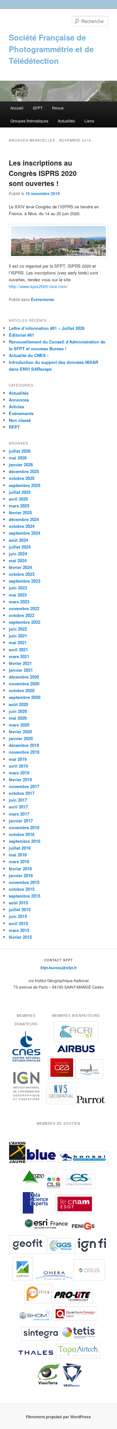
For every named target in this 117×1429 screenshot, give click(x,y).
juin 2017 (18, 800)
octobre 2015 (21, 889)
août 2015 (18, 903)
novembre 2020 (24, 683)
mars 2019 (19, 773)
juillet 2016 (20, 848)
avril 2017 (18, 807)
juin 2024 (18, 554)
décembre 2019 (24, 745)
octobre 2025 (21, 478)
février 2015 (20, 937)
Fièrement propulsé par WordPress (58, 1417)
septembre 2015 (24, 896)
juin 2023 (18, 588)
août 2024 (18, 540)
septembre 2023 (24, 581)
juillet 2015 (20, 909)
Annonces (19, 400)
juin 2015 (18, 916)
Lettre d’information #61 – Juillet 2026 (46, 328)
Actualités (66, 120)
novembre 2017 (24, 786)
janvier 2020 (21, 738)
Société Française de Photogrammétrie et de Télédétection (51, 49)
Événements (42, 299)
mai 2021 (18, 642)
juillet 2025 (20, 492)
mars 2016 (19, 861)
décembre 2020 (24, 677)
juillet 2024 (20, 547)
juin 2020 (18, 711)
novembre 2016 (24, 827)
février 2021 (20, 663)
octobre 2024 (21, 526)
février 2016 (20, 869)
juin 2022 (18, 629)
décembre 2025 (24, 471)
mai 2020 (18, 718)
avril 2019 (18, 766)
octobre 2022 (21, 615)
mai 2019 (18, 759)
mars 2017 (19, 814)
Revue (58, 107)
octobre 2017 (21, 793)
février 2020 (20, 731)
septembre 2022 (24, 622)
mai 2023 (18, 595)
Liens (89, 120)
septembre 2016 (24, 841)
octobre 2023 (21, 574)
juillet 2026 (20, 451)
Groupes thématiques (29, 120)
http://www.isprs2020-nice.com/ (38, 286)
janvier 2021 (21, 670)
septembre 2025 (24, 485)
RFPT (14, 427)
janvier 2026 (21, 464)
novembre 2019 (24, 752)
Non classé (20, 420)
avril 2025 (18, 499)
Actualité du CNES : (28, 355)
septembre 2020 (24, 697)
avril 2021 (18, 649)
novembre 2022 (24, 608)
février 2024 (20, 567)
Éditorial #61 (21, 335)
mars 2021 (19, 656)
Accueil (16, 107)
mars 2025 (19, 506)
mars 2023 (19, 601)
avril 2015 (18, 923)
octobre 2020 (21, 690)
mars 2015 (19, 930)
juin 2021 (18, 636)
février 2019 (20, 779)
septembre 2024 (24, 533)
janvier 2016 (21, 875)
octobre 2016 (21, 834)
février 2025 (20, 512)
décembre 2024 (24, 519)
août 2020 (18, 704)
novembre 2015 (24, 882)
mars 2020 (19, 725)
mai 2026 (18, 458)
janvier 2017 (21, 821)
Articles (16, 406)
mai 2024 (18, 560)
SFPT (38, 107)
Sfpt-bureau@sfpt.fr (58, 967)
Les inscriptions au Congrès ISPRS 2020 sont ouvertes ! (43, 173)
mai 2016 (18, 855)
